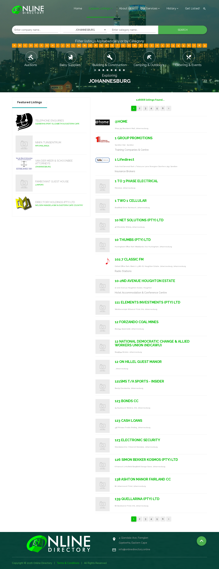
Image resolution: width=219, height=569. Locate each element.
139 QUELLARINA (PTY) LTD (137, 499)
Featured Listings (29, 102)
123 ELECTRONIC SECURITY (137, 440)
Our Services (148, 8)
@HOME (121, 121)
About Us (125, 8)
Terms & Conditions (68, 563)
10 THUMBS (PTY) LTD (133, 240)
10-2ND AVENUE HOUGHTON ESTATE (145, 281)
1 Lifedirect (124, 159)
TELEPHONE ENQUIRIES (49, 120)
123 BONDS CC (126, 401)
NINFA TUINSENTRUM (48, 142)
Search (183, 29)
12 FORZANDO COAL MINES (136, 322)
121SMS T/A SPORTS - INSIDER (139, 381)
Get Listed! (192, 8)
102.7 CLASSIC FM (129, 259)
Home (78, 8)
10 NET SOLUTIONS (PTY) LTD (139, 220)
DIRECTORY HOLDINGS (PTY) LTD (55, 202)
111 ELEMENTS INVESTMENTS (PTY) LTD (147, 302)
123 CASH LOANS (128, 421)
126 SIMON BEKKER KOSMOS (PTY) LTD (146, 460)
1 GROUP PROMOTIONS (133, 138)
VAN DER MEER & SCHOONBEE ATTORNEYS (54, 162)
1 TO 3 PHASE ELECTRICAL (136, 181)
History (171, 8)
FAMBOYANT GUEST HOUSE (52, 181)
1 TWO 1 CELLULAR (131, 201)
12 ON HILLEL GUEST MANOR (138, 362)
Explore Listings (99, 8)
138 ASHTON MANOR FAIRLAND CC (143, 479)
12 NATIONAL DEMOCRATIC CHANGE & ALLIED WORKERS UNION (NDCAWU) (152, 343)
